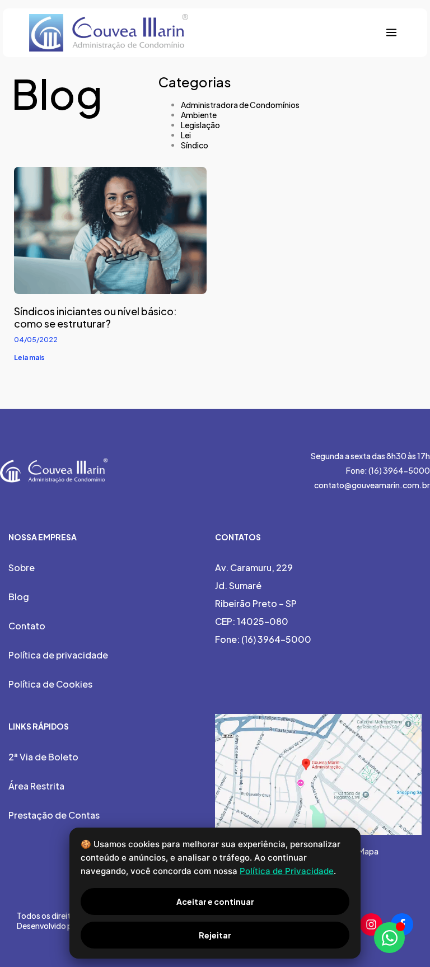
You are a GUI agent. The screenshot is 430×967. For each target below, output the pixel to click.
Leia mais (29, 357)
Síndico (194, 145)
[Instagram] (371, 924)
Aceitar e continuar (215, 901)
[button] (391, 33)
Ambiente (199, 115)
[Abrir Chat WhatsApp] (389, 937)
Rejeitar (215, 935)
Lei (186, 135)
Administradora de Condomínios (240, 105)
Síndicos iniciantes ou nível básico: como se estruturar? (95, 317)
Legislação (200, 125)
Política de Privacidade (287, 871)
